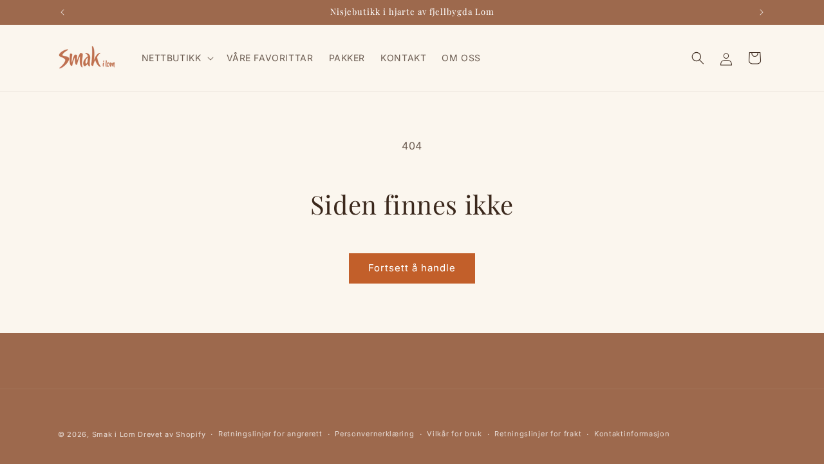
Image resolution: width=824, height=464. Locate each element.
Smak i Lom (114, 434)
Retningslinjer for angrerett (270, 433)
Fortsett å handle (412, 268)
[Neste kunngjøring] (761, 12)
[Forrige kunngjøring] (62, 12)
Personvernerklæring (374, 433)
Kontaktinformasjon (632, 433)
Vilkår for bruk (454, 433)
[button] (176, 58)
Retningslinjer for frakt (537, 433)
